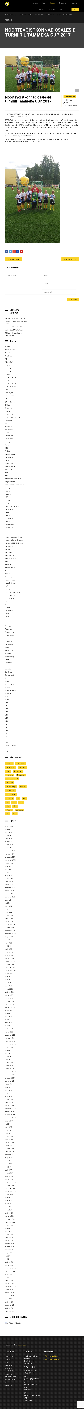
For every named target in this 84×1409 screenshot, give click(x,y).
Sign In (75, 9)
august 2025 (9, 863)
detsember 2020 (10, 1035)
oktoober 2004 (10, 1311)
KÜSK (7, 503)
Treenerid (10, 798)
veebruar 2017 (9, 1176)
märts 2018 (9, 1136)
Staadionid (8, 666)
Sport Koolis (9, 663)
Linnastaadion (9, 518)
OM (6, 601)
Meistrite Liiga (9, 555)
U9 (6, 739)
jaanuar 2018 (9, 1142)
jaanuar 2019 (9, 1105)
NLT (6, 586)
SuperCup (8, 669)
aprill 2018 (8, 1133)
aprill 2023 (8, 949)
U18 (6, 727)
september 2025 (10, 860)
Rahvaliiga (8, 629)
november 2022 (10, 964)
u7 (18, 798)
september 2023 (10, 934)
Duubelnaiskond (10, 386)
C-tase (7, 374)
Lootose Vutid (9, 525)
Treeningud (50, 15)
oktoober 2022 (10, 967)
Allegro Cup (8, 1365)
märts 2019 (9, 1099)
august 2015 (9, 1225)
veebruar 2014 (9, 1262)
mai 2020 (8, 1056)
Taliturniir (8, 681)
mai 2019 (8, 1093)
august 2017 (9, 1158)
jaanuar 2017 (9, 1179)
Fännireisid (8, 420)
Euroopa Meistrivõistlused (13, 417)
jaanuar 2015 (9, 1240)
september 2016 (10, 1191)
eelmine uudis (14, 259)
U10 (6, 703)
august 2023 (9, 937)
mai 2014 (8, 1259)
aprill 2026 (8, 838)
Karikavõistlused (10, 466)
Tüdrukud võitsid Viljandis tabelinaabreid (13, 334)
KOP (6, 497)
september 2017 (10, 1155)
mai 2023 (8, 946)
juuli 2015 (8, 1228)
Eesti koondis (9, 396)
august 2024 (9, 900)
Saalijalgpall (9, 641)
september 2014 (10, 1250)
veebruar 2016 (9, 1213)
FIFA (6, 423)
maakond (10, 775)
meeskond (20, 775)
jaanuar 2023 (9, 958)
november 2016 (10, 1185)
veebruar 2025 (9, 881)
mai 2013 (8, 1277)
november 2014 (10, 1244)
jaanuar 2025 (9, 884)
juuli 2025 (8, 866)
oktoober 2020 (10, 1041)
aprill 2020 (8, 1059)
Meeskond (62, 3)
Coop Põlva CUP (10, 383)
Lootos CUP (39, 15)
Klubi (43, 3)
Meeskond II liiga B (25, 15)
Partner (7, 607)
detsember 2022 (10, 961)
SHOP (59, 15)
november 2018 (10, 1112)
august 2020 (9, 1047)
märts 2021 (9, 1026)
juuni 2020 (8, 1053)
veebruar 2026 (9, 845)
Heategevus (9, 442)
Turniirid (51, 9)
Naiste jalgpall (9, 577)
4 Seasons (8, 1385)
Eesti (6, 390)
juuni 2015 (8, 1231)
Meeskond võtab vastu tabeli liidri (15, 318)
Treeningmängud (10, 690)
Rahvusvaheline (10, 635)
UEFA (7, 742)
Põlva (7, 614)
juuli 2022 (8, 977)
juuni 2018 (8, 1127)
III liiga (7, 448)
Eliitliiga (7, 405)
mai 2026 (8, 835)
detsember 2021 (10, 998)
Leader (7, 512)
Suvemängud (9, 675)
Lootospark (67, 15)
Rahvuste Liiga (9, 632)
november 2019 (10, 1075)
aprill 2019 (8, 1096)
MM (6, 561)
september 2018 (10, 1118)
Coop (7, 380)
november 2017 (10, 1148)
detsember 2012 (10, 1286)
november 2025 (10, 854)
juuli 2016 (8, 1197)
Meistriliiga (8, 552)
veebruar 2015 (9, 1237)
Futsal (7, 432)
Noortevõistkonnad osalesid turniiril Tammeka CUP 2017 (28, 99)
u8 (24, 798)
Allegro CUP (9, 362)
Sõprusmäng (9, 656)
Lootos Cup (9, 1356)
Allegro (7, 359)
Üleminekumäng (10, 745)
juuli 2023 (8, 940)
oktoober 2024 (10, 894)
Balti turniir (8, 368)
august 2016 (9, 1194)
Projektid (8, 626)
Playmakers (9, 610)
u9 (7, 802)
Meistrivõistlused (10, 558)
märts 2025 (9, 878)
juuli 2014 (8, 1256)
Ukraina (9, 810)
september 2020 (10, 1044)
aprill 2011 (8, 1299)
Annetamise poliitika (52, 1360)
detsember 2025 (10, 851)
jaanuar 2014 (9, 1265)
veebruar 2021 (9, 1029)
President (8, 623)
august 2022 (9, 973)
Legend (7, 515)
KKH (6, 472)
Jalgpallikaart (9, 457)
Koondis (8, 494)
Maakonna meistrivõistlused (14, 543)
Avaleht (35, 3)
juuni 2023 (8, 943)
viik (8, 814)
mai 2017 (8, 1167)
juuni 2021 (8, 1016)
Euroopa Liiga (9, 414)
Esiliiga (7, 411)
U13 (6, 712)
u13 (8, 806)
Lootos (61, 9)
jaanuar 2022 (9, 995)
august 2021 (9, 1010)
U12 (6, 709)
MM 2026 (8, 564)
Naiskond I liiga (10, 15)
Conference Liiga (10, 377)
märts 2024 (9, 915)
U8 (6, 736)
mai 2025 (8, 872)
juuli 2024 (8, 903)
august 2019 (9, 1084)
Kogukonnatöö (10, 482)
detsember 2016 (10, 1182)
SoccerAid (8, 653)
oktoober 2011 (10, 1296)
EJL (6, 399)
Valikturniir (19, 810)
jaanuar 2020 (9, 1069)
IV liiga (7, 451)
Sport (7, 660)
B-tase (7, 365)
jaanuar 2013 (9, 1283)
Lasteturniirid (9, 509)
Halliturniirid (9, 436)
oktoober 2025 (10, 857)
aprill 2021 (8, 1023)
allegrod (9, 763)
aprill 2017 (8, 1170)
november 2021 (10, 1001)
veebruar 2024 (9, 918)
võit (14, 814)
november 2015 (10, 1219)
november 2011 (10, 1293)
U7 (6, 733)
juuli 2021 (8, 1013)
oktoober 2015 (10, 1222)
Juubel (7, 460)
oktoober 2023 (10, 931)
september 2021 (10, 1007)
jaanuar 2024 (9, 921)
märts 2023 (9, 952)
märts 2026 (9, 842)
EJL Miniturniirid (10, 402)
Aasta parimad (10, 350)
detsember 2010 (10, 1305)
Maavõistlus (9, 546)
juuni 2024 (8, 906)
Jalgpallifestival (10, 454)
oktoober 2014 (10, 1247)
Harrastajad (9, 439)
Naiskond (74, 3)
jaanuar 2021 (9, 1032)
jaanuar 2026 (9, 848)
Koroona (8, 500)
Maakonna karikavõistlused (14, 540)
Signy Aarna (9, 644)
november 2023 (10, 927)
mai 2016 (8, 1204)
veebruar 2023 (9, 955)
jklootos (69, 100)
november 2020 (10, 1038)
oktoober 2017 (10, 1151)
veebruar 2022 (9, 992)
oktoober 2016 (10, 1188)
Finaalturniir (9, 426)
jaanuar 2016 (9, 1216)
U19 (6, 730)
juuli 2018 (8, 1124)
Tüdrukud (8, 696)
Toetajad (8, 20)
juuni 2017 (8, 1164)
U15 (6, 718)
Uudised (52, 3)
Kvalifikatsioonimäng (12, 506)
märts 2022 (9, 989)
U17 (6, 724)
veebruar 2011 (9, 1302)
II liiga (7, 445)
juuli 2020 (8, 1050)
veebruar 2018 (9, 1139)
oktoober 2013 (10, 1271)
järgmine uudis (69, 259)
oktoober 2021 (10, 1004)
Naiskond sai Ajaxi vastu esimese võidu (16, 323)
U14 (6, 715)
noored (22, 787)
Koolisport (8, 488)
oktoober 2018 (10, 1115)
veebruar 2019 (9, 1102)
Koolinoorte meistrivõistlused (14, 485)
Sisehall (7, 647)
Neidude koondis (10, 583)
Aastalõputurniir (10, 353)
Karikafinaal (9, 463)
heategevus (20, 763)
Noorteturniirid (70, 97)
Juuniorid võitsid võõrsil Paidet (15, 327)
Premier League (10, 620)
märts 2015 (9, 1234)
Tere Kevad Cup (10, 684)
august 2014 (9, 1253)
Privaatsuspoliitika (51, 1356)
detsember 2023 (10, 924)
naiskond (10, 783)
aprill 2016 (8, 1207)
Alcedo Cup (8, 356)
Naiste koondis (10, 580)
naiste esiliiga (11, 787)
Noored (41, 9)
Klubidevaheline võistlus (13, 479)
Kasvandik (8, 469)
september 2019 (10, 1081)
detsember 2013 (10, 1268)
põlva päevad (11, 794)
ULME (7, 749)
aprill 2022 (8, 986)
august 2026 (9, 826)
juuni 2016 (8, 1201)
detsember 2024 (10, 888)
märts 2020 (9, 1062)
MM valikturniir (10, 568)
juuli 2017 (8, 1161)
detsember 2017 (10, 1145)
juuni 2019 (8, 1090)
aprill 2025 (8, 875)
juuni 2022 (8, 980)
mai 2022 (8, 983)
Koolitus (8, 491)
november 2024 (10, 891)
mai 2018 (8, 1130)
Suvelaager (8, 672)
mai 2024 (8, 909)
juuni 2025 (8, 869)
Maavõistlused (10, 1379)
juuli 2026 (8, 829)
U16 (6, 721)
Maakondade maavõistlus (13, 537)
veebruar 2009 (9, 1308)
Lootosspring (9, 531)
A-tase (7, 347)
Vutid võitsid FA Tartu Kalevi (14, 330)
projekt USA (10, 790)
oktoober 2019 (10, 1078)
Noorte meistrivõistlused (13, 592)
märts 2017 (9, 1173)
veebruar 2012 (9, 1290)
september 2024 (10, 897)
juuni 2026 (8, 832)
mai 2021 (8, 1020)
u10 (14, 802)
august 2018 (9, 1121)
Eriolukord (8, 408)
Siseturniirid (9, 650)
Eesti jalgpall (9, 393)
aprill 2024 (8, 912)
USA (6, 752)
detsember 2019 (10, 1072)
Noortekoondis (10, 595)
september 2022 (10, 970)
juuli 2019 (8, 1087)
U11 (6, 706)
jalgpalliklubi (11, 767)
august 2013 (9, 1274)
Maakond (8, 534)
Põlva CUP (8, 617)
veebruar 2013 (9, 1280)
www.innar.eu (21, 1345)
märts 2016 (9, 1210)
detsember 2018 (10, 1109)
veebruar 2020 (9, 1066)
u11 (21, 802)
